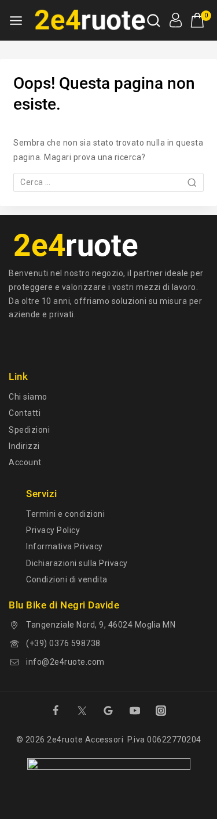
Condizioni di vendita (67, 579)
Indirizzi (24, 446)
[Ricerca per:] (108, 182)
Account (25, 462)
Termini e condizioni (65, 514)
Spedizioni (29, 429)
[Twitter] (82, 710)
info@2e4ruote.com (65, 661)
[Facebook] (55, 710)
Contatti (25, 413)
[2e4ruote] (88, 20)
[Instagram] (160, 710)
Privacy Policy (53, 530)
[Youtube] (134, 710)
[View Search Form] (153, 20)
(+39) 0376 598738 (63, 643)
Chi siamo (28, 396)
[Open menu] (16, 20)
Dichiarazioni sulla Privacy (77, 563)
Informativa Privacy (64, 546)
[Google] (108, 710)
